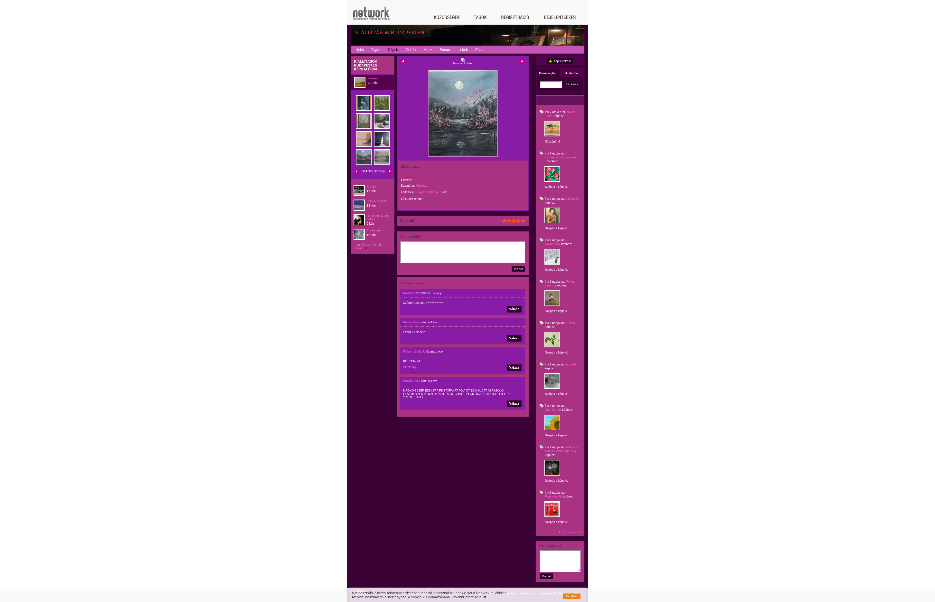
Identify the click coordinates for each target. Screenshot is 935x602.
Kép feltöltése (562, 61)
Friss (479, 50)
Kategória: (408, 185)
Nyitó (359, 50)
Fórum (445, 50)
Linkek (463, 50)
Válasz (514, 309)
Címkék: (406, 180)
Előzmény (409, 367)
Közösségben (548, 73)
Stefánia (372, 78)
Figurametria (553, 496)
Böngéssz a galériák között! (368, 246)
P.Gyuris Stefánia (426, 192)
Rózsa (570, 323)
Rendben (572, 596)
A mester (572, 364)
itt (484, 597)
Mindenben (572, 73)
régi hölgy (573, 199)
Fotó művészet (376, 201)
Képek (393, 50)
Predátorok (374, 230)
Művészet (422, 185)
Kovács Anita (411, 293)
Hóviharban (553, 244)
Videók (410, 50)
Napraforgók (553, 409)
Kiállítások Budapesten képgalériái (365, 65)
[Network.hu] (371, 16)
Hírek (428, 50)
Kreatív (371, 186)
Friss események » (570, 532)
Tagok (376, 50)
